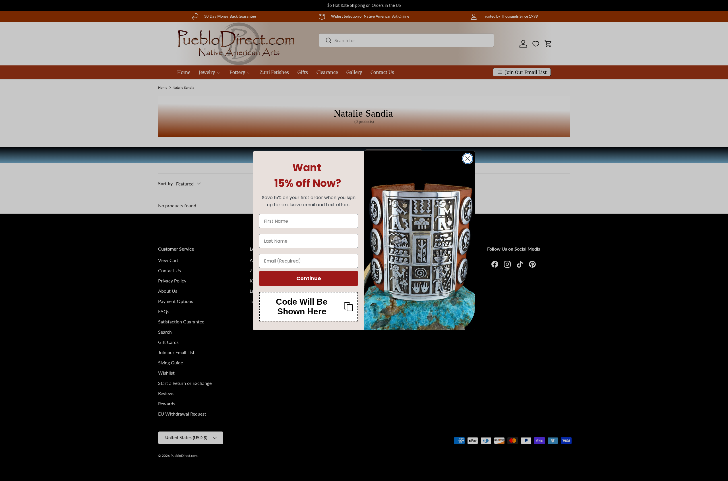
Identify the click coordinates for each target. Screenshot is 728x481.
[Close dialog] (468, 159)
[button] (308, 306)
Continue (308, 278)
